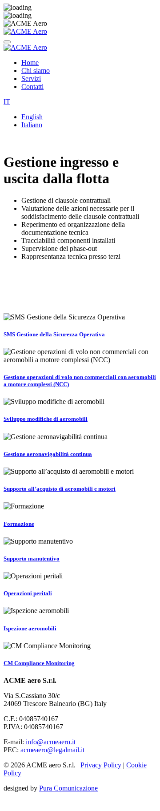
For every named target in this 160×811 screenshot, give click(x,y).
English (32, 117)
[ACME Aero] (25, 31)
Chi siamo (35, 70)
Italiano (31, 125)
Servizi (31, 78)
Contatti (32, 86)
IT (7, 101)
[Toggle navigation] (7, 41)
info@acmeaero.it (51, 742)
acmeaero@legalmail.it (52, 750)
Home (30, 62)
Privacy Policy (100, 765)
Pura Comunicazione (68, 788)
